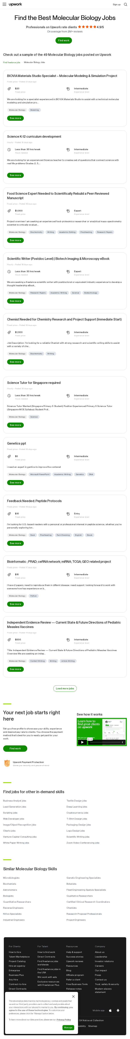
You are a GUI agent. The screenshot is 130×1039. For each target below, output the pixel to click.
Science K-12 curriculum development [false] (34, 136)
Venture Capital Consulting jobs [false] (19, 836)
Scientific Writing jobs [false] (78, 836)
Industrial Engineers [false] (13, 920)
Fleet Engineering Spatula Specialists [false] (86, 890)
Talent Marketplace (19, 956)
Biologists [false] (8, 896)
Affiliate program (75, 975)
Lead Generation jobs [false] (14, 806)
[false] (11, 62)
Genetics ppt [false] (16, 443)
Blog (68, 970)
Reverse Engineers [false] (13, 908)
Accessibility (79, 1026)
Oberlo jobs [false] (9, 830)
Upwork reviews (74, 961)
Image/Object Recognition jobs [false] (19, 824)
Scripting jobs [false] (10, 812)
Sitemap (92, 1026)
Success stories (74, 956)
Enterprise (14, 970)
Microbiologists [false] (11, 878)
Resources (72, 966)
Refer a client (73, 979)
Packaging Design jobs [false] (79, 824)
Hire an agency (17, 966)
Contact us (101, 979)
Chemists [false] (71, 908)
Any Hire (13, 979)
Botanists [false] (71, 884)
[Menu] (4, 4)
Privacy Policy (64, 1019)
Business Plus (16, 975)
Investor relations (104, 961)
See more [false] (15, 118)
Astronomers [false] (10, 890)
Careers (99, 966)
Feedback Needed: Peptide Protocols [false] (34, 501)
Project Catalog (17, 961)
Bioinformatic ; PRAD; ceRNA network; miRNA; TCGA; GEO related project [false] (59, 562)
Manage (68, 1027)
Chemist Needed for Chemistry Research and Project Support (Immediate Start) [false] (64, 319)
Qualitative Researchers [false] (80, 896)
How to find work (46, 952)
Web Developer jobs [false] (13, 818)
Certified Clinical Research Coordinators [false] (88, 902)
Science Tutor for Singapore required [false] (34, 383)
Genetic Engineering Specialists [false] (84, 878)
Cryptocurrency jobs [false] (77, 812)
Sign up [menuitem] (116, 4)
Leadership (101, 956)
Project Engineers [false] (76, 920)
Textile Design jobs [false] (77, 800)
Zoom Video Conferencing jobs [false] (83, 842)
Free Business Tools (77, 984)
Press (98, 975)
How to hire (15, 952)
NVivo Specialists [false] (12, 914)
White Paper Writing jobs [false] (16, 842)
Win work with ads (47, 977)
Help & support (74, 952)
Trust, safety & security (107, 984)
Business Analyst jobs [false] (14, 800)
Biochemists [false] (9, 884)
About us (99, 952)
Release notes (73, 988)
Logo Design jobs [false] (76, 830)
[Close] (73, 996)
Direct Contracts (17, 988)
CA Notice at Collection (91, 1020)
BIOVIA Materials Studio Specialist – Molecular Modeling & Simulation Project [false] (62, 76)
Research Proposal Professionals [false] (84, 914)
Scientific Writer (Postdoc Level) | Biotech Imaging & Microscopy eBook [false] (58, 259)
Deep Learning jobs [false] (77, 806)
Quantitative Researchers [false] (17, 902)
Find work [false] (63, 40)
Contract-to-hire (17, 984)
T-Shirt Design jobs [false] (77, 818)
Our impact (101, 970)
